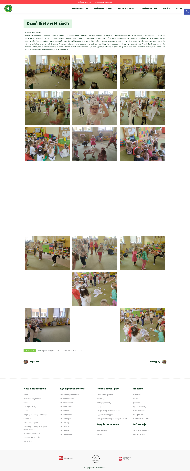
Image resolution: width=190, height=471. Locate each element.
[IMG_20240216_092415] (47, 181)
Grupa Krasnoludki (67, 399)
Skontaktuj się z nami (141, 430)
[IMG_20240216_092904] (142, 289)
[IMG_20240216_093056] (94, 289)
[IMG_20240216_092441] (142, 217)
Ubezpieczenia (138, 414)
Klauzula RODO (139, 434)
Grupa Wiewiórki (66, 434)
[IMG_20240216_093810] (47, 108)
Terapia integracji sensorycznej (108, 410)
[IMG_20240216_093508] (142, 72)
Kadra (26, 410)
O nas (26, 395)
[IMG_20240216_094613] (47, 144)
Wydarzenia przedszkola (69, 395)
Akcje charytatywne (31, 422)
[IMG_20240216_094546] (142, 144)
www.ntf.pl (103, 468)
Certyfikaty (28, 418)
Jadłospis (136, 402)
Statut (26, 402)
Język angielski (102, 430)
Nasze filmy (28, 441)
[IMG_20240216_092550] (94, 217)
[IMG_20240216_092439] (94, 181)
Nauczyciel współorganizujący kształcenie (112, 418)
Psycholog (100, 399)
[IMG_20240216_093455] (94, 72)
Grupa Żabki (64, 426)
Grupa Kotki (64, 410)
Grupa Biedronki (66, 414)
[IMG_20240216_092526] (47, 217)
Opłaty (135, 399)
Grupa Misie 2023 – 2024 (72, 350)
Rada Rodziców (139, 410)
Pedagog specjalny (104, 402)
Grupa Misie (64, 430)
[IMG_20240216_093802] (142, 108)
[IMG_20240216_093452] (47, 72)
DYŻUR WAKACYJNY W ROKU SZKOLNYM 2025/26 (95, 2)
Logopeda (100, 406)
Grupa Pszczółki (66, 406)
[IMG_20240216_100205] (94, 144)
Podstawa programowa (32, 399)
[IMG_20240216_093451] (47, 325)
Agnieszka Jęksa (48, 350)
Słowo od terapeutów (105, 395)
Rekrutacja (137, 395)
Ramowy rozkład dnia (141, 418)
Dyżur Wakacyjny (139, 406)
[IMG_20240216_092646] (47, 253)
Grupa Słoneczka (66, 402)
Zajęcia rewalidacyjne (105, 414)
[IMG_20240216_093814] (94, 108)
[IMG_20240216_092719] (94, 253)
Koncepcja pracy (30, 406)
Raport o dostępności (32, 437)
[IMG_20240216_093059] (142, 325)
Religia (99, 434)
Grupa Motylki (65, 418)
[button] (187, 12)
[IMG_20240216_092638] (142, 253)
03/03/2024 (29, 350)
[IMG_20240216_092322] (142, 181)
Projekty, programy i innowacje (35, 414)
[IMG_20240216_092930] (47, 289)
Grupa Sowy (64, 422)
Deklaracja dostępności (32, 433)
